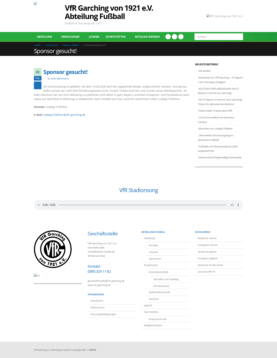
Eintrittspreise (161, 286)
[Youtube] (174, 36)
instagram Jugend (207, 258)
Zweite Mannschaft (159, 292)
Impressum (96, 300)
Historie (153, 252)
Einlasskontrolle (158, 319)
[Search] (237, 37)
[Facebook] (168, 36)
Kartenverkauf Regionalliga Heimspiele (219, 157)
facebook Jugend (207, 251)
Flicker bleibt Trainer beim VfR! (215, 110)
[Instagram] (181, 36)
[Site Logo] (48, 16)
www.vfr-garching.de (99, 285)
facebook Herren (207, 238)
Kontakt (153, 245)
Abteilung (44, 36)
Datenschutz (97, 307)
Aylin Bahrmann (60, 78)
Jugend (94, 36)
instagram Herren (208, 245)
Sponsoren (155, 258)
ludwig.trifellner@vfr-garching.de (64, 115)
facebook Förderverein (210, 265)
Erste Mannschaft (158, 272)
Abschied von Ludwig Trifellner (215, 128)
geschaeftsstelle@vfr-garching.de (106, 281)
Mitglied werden (147, 36)
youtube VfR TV (206, 271)
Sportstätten (115, 36)
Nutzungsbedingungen (103, 314)
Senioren (154, 299)
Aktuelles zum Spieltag (166, 279)
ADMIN (92, 349)
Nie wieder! (204, 70)
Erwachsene (70, 36)
